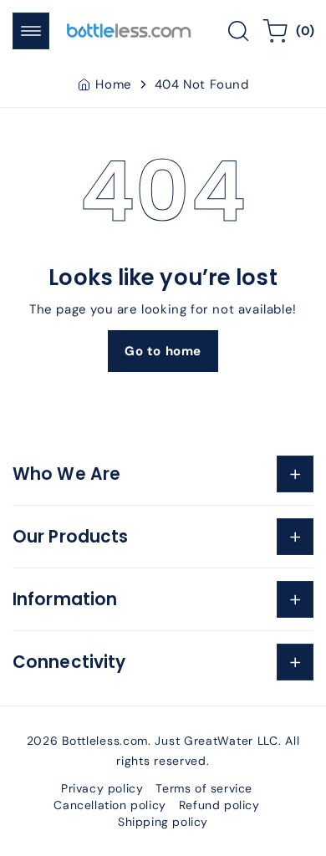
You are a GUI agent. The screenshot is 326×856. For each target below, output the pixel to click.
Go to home (163, 351)
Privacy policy (102, 788)
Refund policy (219, 805)
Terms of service (203, 788)
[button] (31, 31)
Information (65, 599)
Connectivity (69, 662)
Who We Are (66, 474)
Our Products (70, 536)
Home (113, 84)
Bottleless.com (105, 740)
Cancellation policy (109, 805)
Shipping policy (163, 821)
